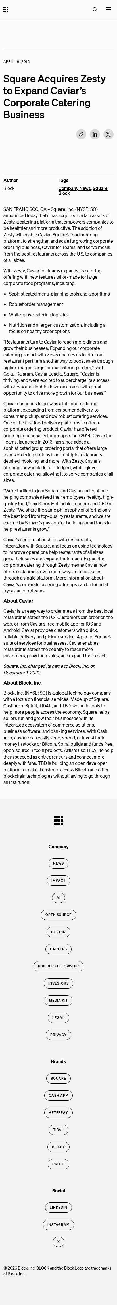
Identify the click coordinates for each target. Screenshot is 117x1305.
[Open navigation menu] (108, 9)
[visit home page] (5, 10)
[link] (58, 863)
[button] (95, 9)
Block (64, 193)
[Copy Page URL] (81, 134)
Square (100, 188)
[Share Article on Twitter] (108, 134)
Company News (74, 188)
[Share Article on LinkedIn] (95, 134)
